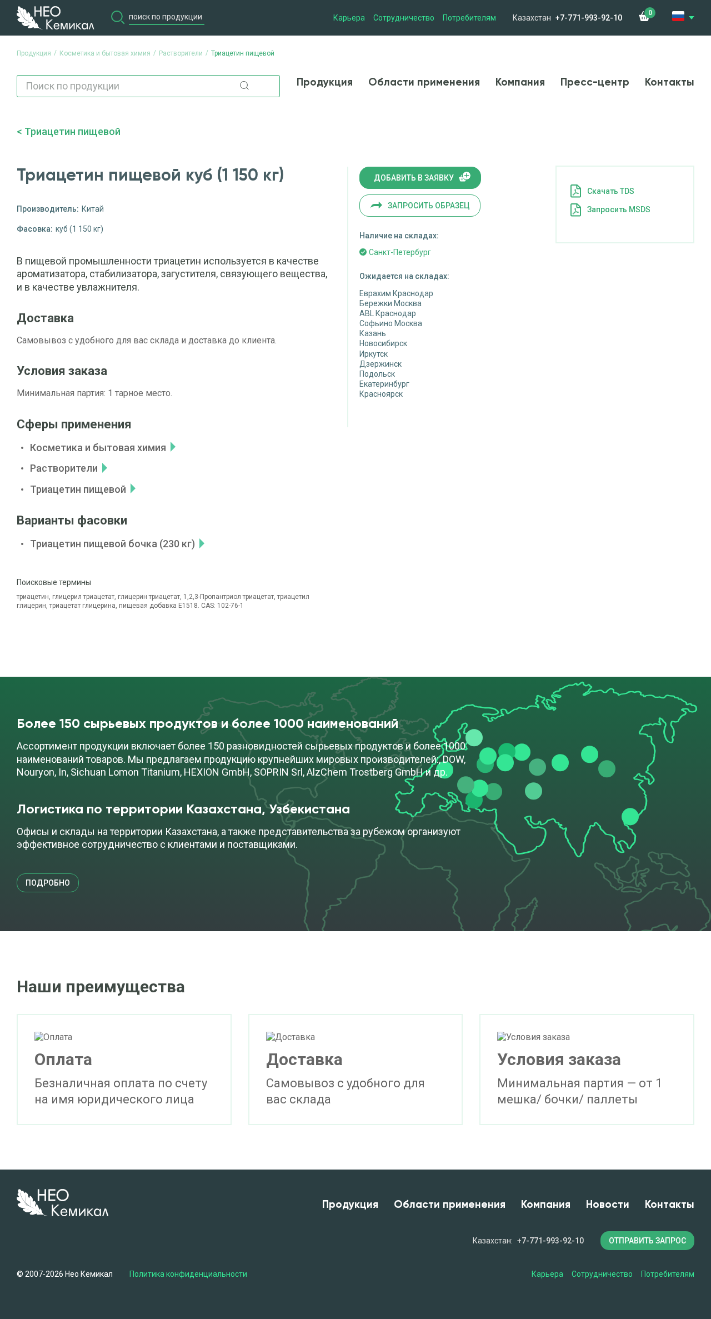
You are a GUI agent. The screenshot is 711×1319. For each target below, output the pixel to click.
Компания (520, 82)
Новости (607, 1205)
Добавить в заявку (414, 177)
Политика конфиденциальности (188, 1274)
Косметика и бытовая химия (98, 447)
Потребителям (469, 17)
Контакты (669, 82)
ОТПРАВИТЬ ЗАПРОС (647, 1240)
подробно (48, 882)
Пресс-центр (594, 82)
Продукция (325, 82)
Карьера (349, 17)
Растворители (64, 468)
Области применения (424, 82)
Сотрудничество (403, 17)
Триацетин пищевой (72, 131)
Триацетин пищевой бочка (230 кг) (112, 543)
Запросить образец (429, 205)
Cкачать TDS (610, 191)
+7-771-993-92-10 (588, 17)
